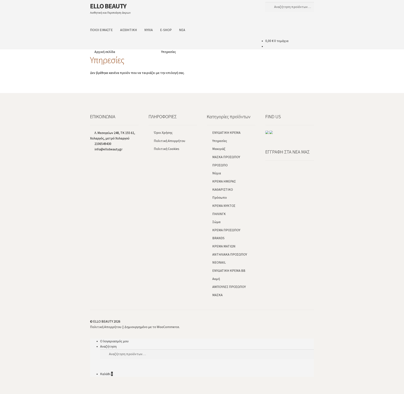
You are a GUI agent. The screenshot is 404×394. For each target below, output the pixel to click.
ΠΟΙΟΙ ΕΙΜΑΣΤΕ (101, 30)
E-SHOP (166, 30)
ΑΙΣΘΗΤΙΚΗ (128, 30)
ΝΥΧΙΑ (148, 30)
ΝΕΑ (182, 30)
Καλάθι (106, 374)
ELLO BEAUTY (108, 6)
